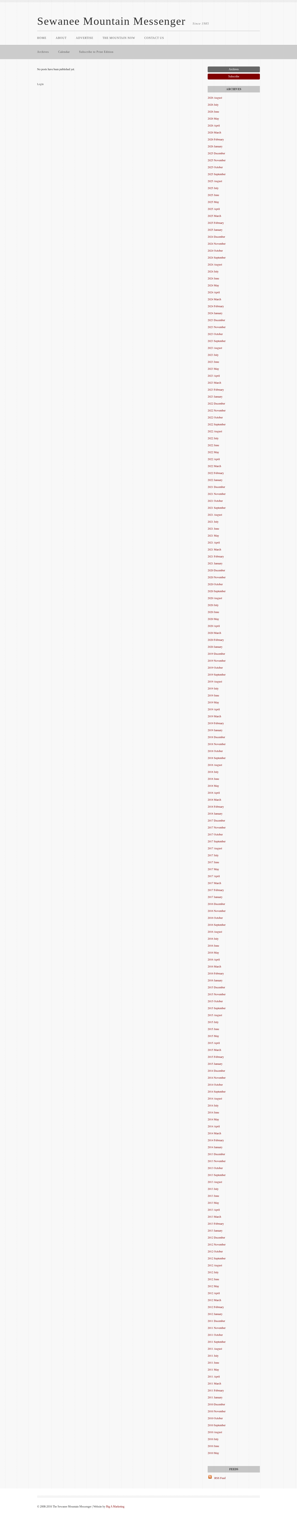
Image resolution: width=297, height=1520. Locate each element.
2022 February (216, 473)
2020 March (214, 633)
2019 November (217, 660)
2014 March (214, 1133)
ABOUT (61, 38)
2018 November (217, 744)
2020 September (217, 591)
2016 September (217, 924)
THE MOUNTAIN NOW (119, 38)
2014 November (217, 1077)
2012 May (213, 1286)
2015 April (214, 1043)
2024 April (214, 292)
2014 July (213, 1105)
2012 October (215, 1251)
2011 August (215, 1348)
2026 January (215, 146)
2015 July (213, 1022)
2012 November (217, 1244)
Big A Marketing (115, 1506)
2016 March (214, 966)
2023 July (213, 355)
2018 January (215, 813)
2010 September (217, 1425)
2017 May (213, 869)
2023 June (213, 361)
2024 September (217, 257)
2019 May (213, 702)
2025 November (217, 160)
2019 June (213, 695)
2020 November (217, 577)
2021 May (213, 535)
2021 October (215, 500)
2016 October (215, 918)
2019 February (216, 723)
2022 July (213, 438)
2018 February (216, 806)
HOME (41, 38)
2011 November (217, 1328)
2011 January (215, 1397)
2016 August (215, 931)
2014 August (215, 1098)
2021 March (214, 549)
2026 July (213, 104)
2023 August (215, 348)
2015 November (217, 994)
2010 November (217, 1411)
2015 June (213, 1029)
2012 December (216, 1237)
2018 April (214, 792)
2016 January (215, 980)
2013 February (216, 1223)
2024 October (215, 250)
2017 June (213, 862)
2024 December (216, 236)
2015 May (213, 1036)
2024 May (213, 285)
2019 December (216, 653)
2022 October (215, 417)
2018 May (213, 785)
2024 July (213, 271)
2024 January (215, 313)
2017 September (217, 841)
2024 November (217, 243)
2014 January (215, 1147)
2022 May (213, 452)
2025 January (215, 229)
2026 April (214, 125)
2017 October (215, 834)
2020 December (216, 570)
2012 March (214, 1300)
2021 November (217, 494)
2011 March (214, 1383)
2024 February (216, 306)
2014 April (214, 1126)
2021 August (215, 514)
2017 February (216, 890)
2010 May (213, 1453)
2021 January (215, 563)
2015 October (215, 1001)
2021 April (214, 542)
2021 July (213, 521)
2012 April (214, 1293)
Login (40, 84)
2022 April (214, 459)
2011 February (216, 1390)
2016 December (216, 904)
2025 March (214, 216)
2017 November (217, 827)
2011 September (217, 1341)
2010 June (213, 1446)
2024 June (213, 278)
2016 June (213, 945)
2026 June (213, 111)
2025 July (213, 188)
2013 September (217, 1175)
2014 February (216, 1140)
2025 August (215, 181)
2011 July (213, 1355)
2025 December (216, 153)
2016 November (217, 911)
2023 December (216, 320)
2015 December (216, 987)
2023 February (216, 389)
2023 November (217, 327)
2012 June (213, 1279)
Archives (43, 52)
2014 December (216, 1070)
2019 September (217, 674)
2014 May (213, 1119)
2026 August (215, 97)
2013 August (215, 1182)
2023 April (214, 375)
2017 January (215, 897)
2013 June (213, 1196)
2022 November (217, 410)
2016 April (214, 959)
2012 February (216, 1307)
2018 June (213, 779)
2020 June (213, 612)
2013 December (216, 1154)
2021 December (216, 487)
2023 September (217, 341)
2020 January (215, 646)
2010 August (215, 1432)
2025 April (214, 209)
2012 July (213, 1272)
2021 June (213, 528)
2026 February (216, 139)
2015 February (216, 1057)
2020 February (216, 639)
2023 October (215, 334)
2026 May (213, 118)
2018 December (216, 737)
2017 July (213, 855)
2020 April (214, 626)
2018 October (215, 751)
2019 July (213, 688)
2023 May (213, 368)
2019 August (215, 681)
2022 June (213, 445)
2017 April (214, 876)
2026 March (214, 132)
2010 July (213, 1439)
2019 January (215, 730)
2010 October (215, 1418)
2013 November (217, 1161)
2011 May (213, 1369)
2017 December (216, 820)
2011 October (215, 1335)
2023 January (215, 396)
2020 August (215, 598)
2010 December (216, 1404)
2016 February (216, 973)
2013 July (213, 1189)
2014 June (213, 1112)
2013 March (214, 1216)
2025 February (216, 222)
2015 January (215, 1063)
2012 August (215, 1265)
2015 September (217, 1008)
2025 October (215, 167)
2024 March (214, 299)
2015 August (215, 1015)
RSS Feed (220, 1478)
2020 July (213, 605)
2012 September (217, 1258)
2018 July (213, 772)
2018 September (217, 758)
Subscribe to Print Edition (96, 52)
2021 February (216, 556)
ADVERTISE (84, 38)
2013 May (213, 1202)
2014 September (217, 1091)
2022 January (215, 480)
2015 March (214, 1050)
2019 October (215, 667)
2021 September (217, 507)
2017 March (214, 883)
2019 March (214, 716)
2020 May (213, 619)
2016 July (213, 938)
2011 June (213, 1362)
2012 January (215, 1314)
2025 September (217, 174)
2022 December (216, 403)
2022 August (215, 431)
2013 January (215, 1230)
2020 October (215, 584)
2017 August (215, 848)
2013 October (215, 1168)
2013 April (214, 1209)
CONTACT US (154, 38)
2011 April (214, 1376)
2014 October (215, 1084)
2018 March (214, 799)
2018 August (215, 765)
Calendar (64, 52)
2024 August (215, 264)
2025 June (213, 195)
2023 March (214, 382)
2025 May (213, 202)
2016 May (213, 952)
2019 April (214, 709)
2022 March (214, 466)
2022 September (217, 424)
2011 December (216, 1321)
